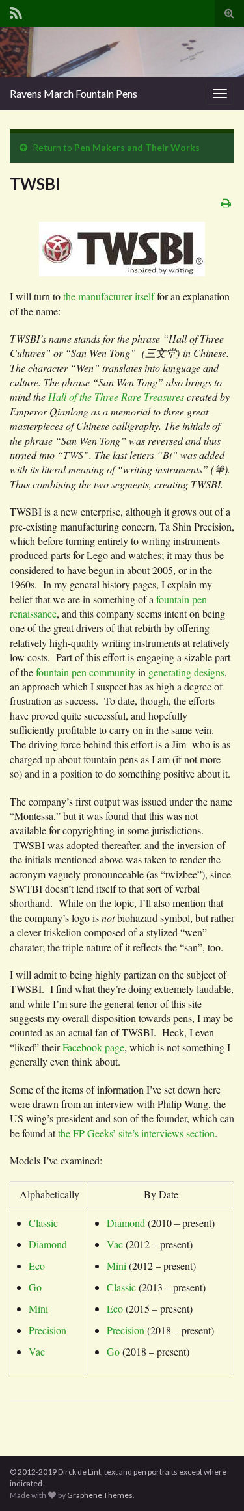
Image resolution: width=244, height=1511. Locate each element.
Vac (37, 1351)
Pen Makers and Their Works (137, 147)
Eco (37, 1265)
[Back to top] (214, 1481)
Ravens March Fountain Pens (73, 93)
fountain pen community (85, 672)
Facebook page (93, 1047)
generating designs (186, 672)
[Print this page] (226, 202)
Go (35, 1287)
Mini (38, 1308)
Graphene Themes (100, 1495)
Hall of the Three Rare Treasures (116, 396)
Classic (43, 1222)
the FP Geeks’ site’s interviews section (136, 1133)
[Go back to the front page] (122, 52)
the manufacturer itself (108, 296)
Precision (47, 1330)
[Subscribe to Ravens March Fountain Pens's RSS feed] (16, 10)
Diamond (48, 1244)
